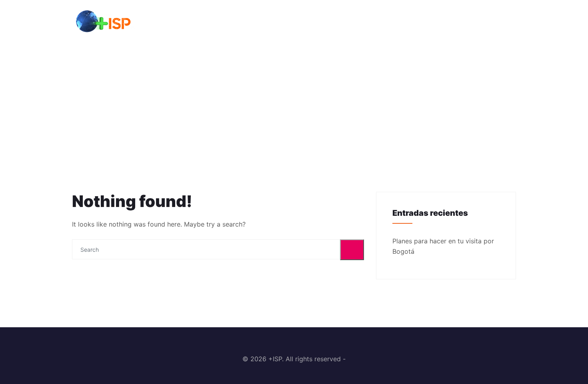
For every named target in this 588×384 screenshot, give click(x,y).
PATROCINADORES (378, 21)
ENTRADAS (439, 21)
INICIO (323, 21)
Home (283, 103)
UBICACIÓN (490, 21)
